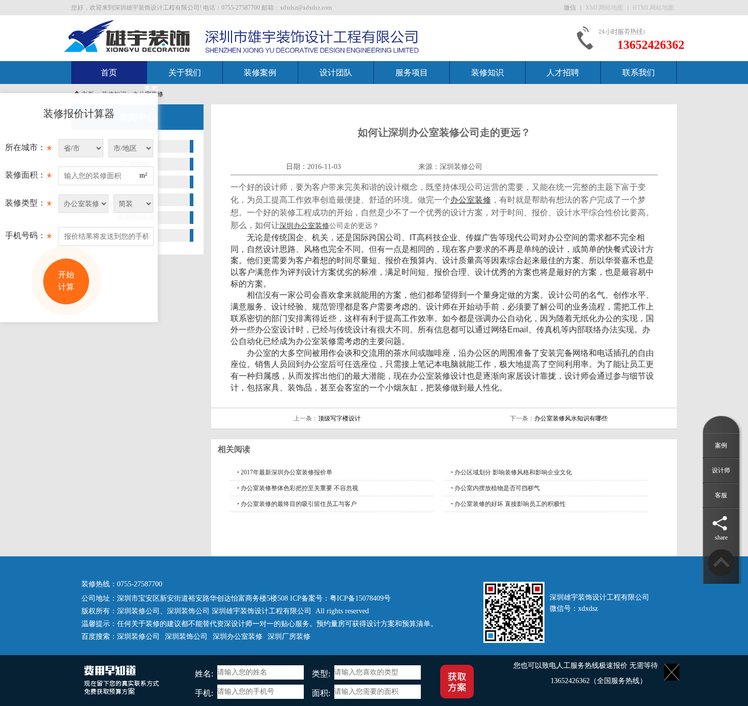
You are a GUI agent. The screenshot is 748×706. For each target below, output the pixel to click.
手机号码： (28, 238)
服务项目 (411, 72)
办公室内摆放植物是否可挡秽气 (497, 488)
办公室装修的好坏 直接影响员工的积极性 (510, 503)
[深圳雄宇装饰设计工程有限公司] (128, 35)
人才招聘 (562, 72)
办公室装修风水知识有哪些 (571, 418)
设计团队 (336, 72)
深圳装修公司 (461, 167)
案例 (721, 445)
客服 (721, 495)
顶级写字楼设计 (339, 418)
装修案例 (260, 72)
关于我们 (184, 72)
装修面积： (28, 177)
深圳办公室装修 (238, 636)
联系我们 (638, 72)
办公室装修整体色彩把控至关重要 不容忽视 (299, 488)
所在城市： (28, 150)
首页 (109, 72)
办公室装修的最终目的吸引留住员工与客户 (299, 503)
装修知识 (487, 72)
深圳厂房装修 (289, 636)
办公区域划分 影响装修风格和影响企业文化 (513, 472)
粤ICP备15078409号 (360, 598)
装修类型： (28, 205)
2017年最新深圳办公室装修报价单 (286, 472)
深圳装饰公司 (188, 611)
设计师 (721, 470)
